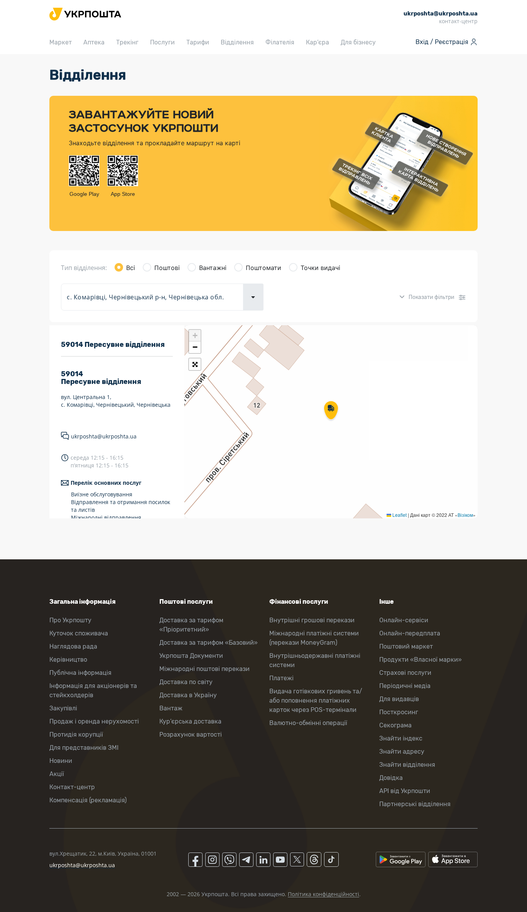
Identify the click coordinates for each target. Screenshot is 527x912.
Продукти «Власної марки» (420, 659)
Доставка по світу (186, 682)
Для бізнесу (358, 42)
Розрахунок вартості (190, 734)
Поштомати (263, 268)
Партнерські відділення (415, 804)
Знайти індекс (400, 738)
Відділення (237, 42)
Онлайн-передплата (409, 633)
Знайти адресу (401, 751)
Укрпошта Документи (191, 655)
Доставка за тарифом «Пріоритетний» (191, 624)
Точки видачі (320, 268)
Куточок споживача (78, 633)
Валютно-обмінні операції (308, 723)
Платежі (281, 678)
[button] (331, 411)
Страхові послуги (405, 672)
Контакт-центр (72, 787)
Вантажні (212, 268)
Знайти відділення (407, 764)
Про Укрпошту (70, 620)
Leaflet (399, 514)
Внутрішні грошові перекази (312, 620)
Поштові (167, 268)
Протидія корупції (76, 734)
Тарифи (197, 42)
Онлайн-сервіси (403, 620)
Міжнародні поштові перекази (204, 669)
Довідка (391, 777)
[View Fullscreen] (195, 364)
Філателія (279, 42)
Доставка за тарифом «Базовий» (208, 642)
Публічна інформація (80, 672)
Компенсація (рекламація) (88, 800)
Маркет (60, 42)
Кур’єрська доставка (190, 721)
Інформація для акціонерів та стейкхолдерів (93, 690)
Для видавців (399, 699)
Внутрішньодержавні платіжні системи (314, 660)
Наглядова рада (73, 646)
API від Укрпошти (404, 791)
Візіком (465, 514)
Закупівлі (63, 708)
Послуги (162, 42)
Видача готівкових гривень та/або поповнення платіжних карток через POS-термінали (315, 700)
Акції (56, 774)
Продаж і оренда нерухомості (94, 721)
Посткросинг (398, 712)
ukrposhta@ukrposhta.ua (104, 436)
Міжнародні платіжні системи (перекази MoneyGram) (314, 638)
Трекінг (127, 42)
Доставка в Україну (188, 695)
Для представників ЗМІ (83, 747)
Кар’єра (317, 42)
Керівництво (68, 659)
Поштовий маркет (406, 646)
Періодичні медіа (405, 686)
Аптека (94, 42)
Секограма (395, 725)
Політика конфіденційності (323, 894)
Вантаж (170, 708)
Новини (60, 760)
